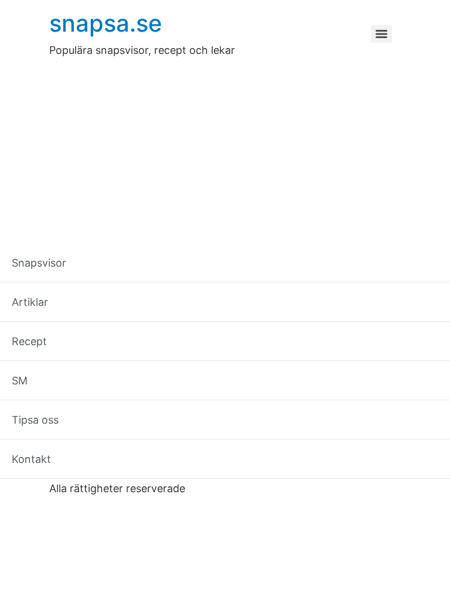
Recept (201, 469)
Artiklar (148, 469)
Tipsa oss (293, 469)
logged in (136, 417)
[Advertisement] (225, 146)
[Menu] (381, 34)
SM (245, 469)
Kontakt (354, 469)
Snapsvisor (85, 469)
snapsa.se (105, 23)
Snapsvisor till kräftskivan (153, 365)
